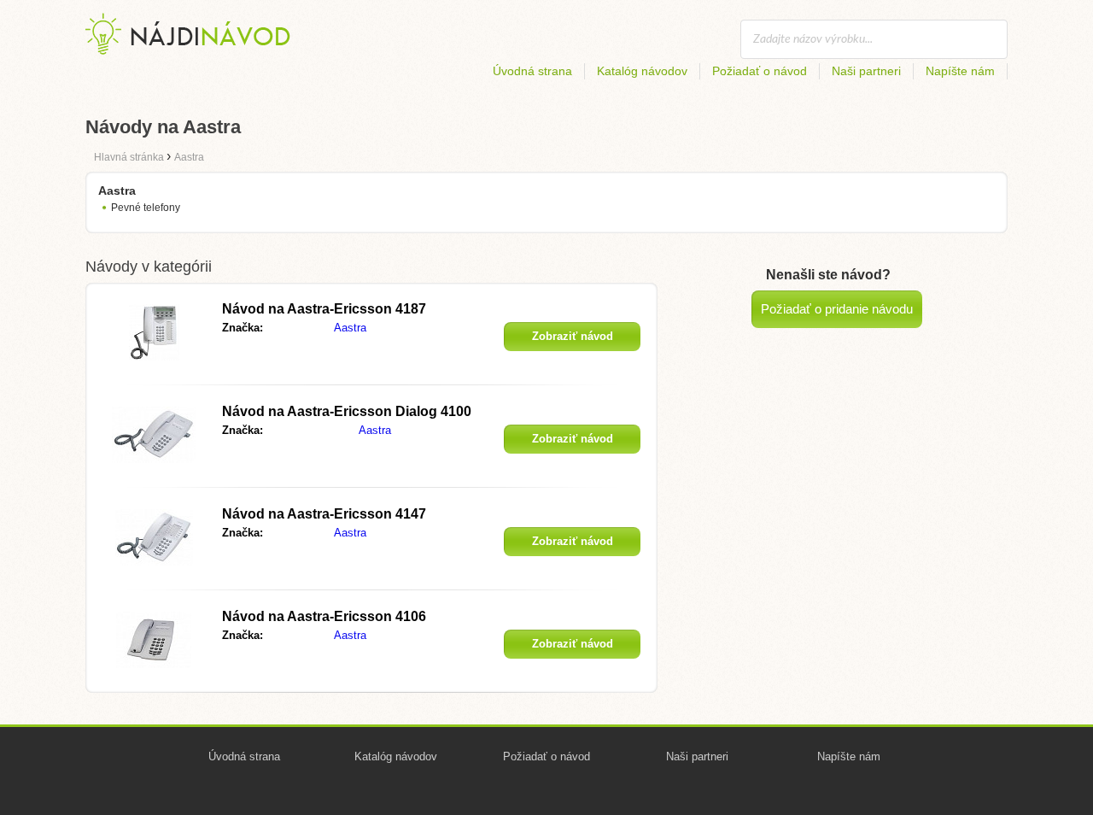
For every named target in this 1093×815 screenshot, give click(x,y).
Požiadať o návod (759, 71)
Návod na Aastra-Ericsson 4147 (324, 514)
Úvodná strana (532, 71)
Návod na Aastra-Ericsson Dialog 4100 (346, 411)
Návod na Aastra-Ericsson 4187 (324, 309)
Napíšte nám (960, 71)
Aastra (350, 327)
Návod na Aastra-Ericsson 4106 (324, 616)
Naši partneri (866, 71)
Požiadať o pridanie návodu (837, 309)
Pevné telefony (145, 208)
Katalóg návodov (642, 71)
